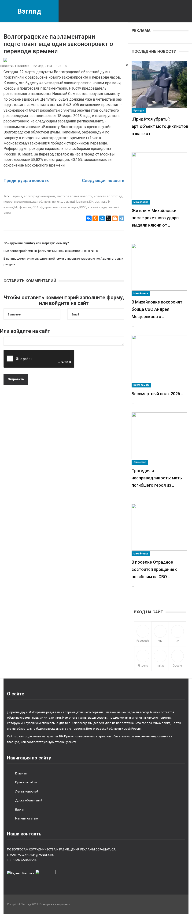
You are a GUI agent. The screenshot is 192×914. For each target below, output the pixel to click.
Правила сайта (26, 782)
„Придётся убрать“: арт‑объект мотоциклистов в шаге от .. (160, 126)
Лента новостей (26, 791)
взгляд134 (85, 201)
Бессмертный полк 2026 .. (157, 393)
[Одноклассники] (95, 218)
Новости (6, 66)
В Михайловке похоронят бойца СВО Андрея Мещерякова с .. (157, 309)
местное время (68, 196)
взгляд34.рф (13, 207)
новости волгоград (108, 196)
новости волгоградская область (27, 201)
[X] (108, 218)
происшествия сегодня (61, 207)
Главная (21, 773)
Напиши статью (26, 818)
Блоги (19, 809)
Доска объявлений (28, 800)
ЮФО (82, 207)
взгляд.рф (102, 201)
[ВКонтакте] (89, 218)
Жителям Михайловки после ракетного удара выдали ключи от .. (155, 218)
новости (86, 196)
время (17, 196)
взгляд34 (70, 201)
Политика (22, 66)
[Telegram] (121, 218)
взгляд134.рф (33, 207)
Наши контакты (25, 834)
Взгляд (29, 11)
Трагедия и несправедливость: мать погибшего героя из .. (157, 478)
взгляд (57, 201)
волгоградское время (39, 196)
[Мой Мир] (102, 218)
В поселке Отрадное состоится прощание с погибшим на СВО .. (154, 569)
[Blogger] (115, 218)
